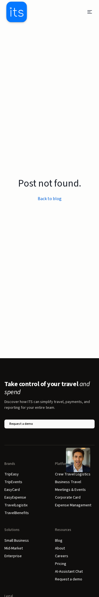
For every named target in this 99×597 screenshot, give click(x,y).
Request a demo (21, 423)
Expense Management (73, 505)
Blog (58, 540)
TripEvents (13, 482)
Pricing (60, 564)
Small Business (16, 540)
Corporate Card (68, 497)
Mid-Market (13, 548)
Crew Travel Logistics (72, 474)
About (60, 548)
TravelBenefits (16, 513)
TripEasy (11, 474)
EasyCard (12, 490)
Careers (61, 556)
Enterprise (13, 556)
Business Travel (68, 482)
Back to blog (50, 199)
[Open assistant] (78, 460)
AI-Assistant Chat (69, 571)
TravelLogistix (16, 505)
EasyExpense (15, 497)
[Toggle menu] (90, 12)
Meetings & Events (70, 490)
